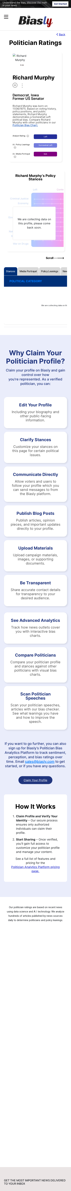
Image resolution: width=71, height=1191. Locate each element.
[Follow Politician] (15, 85)
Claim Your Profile (35, 780)
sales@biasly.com (39, 761)
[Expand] (6, 17)
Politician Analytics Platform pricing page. (35, 869)
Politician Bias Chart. (25, 125)
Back (62, 34)
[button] (28, 16)
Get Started (60, 3)
